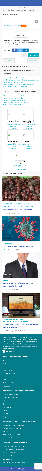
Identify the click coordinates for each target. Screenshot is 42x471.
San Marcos (7, 407)
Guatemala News (8, 456)
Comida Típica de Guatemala (12, 428)
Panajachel (6, 367)
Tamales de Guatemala (11, 438)
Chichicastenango (9, 373)
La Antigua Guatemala (11, 205)
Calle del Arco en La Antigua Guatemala (15, 96)
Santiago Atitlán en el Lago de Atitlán (14, 100)
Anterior (8, 61)
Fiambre (5, 431)
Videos (16, 206)
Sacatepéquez (8, 206)
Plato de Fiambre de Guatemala (13, 82)
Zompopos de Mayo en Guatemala (21, 188)
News (22, 319)
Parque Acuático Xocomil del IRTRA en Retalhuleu (18, 84)
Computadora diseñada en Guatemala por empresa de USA (21, 305)
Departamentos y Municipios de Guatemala (19, 391)
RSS (24, 25)
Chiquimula (6, 417)
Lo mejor (9, 26)
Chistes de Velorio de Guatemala (14, 449)
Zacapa (5, 413)
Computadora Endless (11, 319)
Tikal (4, 364)
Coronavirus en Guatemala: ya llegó (21, 228)
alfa (4, 213)
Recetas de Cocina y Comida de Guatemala (19, 421)
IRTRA (4, 360)
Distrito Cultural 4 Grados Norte (13, 125)
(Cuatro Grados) (21, 169)
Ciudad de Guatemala (10, 397)
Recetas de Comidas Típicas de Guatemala (16, 78)
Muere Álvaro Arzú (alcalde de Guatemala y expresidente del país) (21, 265)
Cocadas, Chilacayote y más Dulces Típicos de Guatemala (21, 80)
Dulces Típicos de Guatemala (12, 435)
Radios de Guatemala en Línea (13, 446)
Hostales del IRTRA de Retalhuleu (13, 105)
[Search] (36, 3)
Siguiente (33, 61)
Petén (5, 401)
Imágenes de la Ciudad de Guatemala (15, 87)
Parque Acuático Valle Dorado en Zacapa (16, 102)
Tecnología (24, 321)
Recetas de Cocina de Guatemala (14, 425)
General (27, 203)
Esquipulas (6, 386)
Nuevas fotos (16, 26)
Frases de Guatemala (10, 452)
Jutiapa (5, 410)
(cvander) (13, 128)
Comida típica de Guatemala (13, 203)
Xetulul (5, 380)
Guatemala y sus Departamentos (14, 462)
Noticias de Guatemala (28, 205)
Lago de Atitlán (8, 370)
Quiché (5, 404)
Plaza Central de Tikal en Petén (13, 98)
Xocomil (5, 376)
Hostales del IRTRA (9, 383)
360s (4, 26)
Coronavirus (7, 243)
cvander (27, 47)
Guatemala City (8, 459)
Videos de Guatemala (27, 206)
